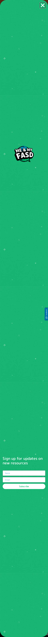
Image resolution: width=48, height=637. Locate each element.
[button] (42, 5)
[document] (24, 318)
